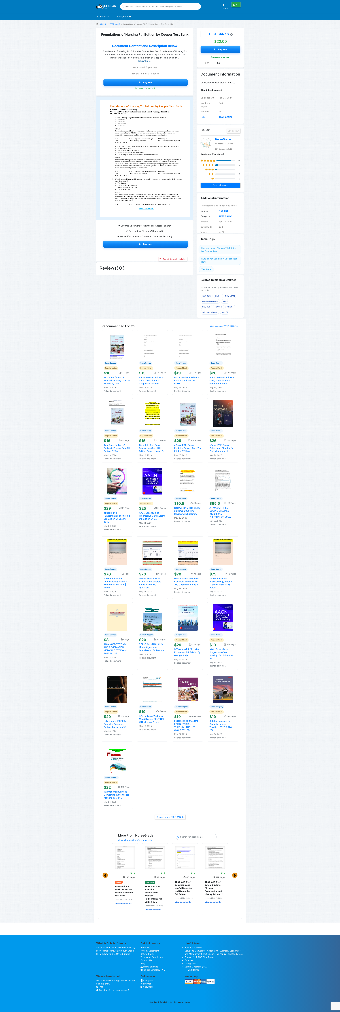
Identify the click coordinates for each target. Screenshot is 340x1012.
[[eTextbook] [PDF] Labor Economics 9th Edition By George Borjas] (188, 617)
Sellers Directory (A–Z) (154, 970)
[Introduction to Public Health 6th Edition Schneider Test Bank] (125, 857)
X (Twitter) (148, 987)
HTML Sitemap (150, 966)
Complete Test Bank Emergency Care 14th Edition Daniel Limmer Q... (152, 448)
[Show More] (144, 61)
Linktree (147, 983)
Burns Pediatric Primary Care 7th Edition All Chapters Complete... (151, 380)
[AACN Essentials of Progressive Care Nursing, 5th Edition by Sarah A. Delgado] (223, 617)
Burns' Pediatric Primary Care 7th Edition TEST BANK (186, 380)
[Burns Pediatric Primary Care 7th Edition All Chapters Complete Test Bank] (152, 345)
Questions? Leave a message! (113, 990)
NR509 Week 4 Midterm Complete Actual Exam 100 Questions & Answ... (187, 581)
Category (205, 216)
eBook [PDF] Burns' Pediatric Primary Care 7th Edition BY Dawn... (187, 448)
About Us (145, 947)
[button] (105, 875)
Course (204, 211)
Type (203, 117)
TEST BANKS (115, 24)
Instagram (148, 980)
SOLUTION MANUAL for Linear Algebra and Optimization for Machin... (152, 647)
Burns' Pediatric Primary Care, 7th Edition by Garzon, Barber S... (221, 380)
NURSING (103, 24)
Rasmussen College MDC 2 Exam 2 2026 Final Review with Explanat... (187, 510)
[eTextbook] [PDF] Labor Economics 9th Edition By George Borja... (187, 652)
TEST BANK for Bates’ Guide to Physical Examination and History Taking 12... (215, 888)
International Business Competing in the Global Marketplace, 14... (116, 794)
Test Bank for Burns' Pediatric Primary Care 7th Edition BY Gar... (117, 448)
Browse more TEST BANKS (170, 817)
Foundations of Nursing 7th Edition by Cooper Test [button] (218, 250)
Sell (237, 5)
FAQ (100, 987)
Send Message (220, 185)
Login (225, 8)
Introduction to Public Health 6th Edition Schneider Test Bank (124, 891)
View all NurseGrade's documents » (136, 840)
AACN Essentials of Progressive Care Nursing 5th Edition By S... (152, 516)
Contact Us (146, 960)
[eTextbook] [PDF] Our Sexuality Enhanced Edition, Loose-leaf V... (115, 724)
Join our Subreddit (194, 947)
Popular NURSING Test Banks (199, 957)
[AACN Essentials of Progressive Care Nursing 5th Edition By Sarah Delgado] (152, 481)
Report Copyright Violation (174, 259)
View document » (123, 903)
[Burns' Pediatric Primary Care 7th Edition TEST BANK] (188, 345)
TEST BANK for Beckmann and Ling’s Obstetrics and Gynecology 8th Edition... (183, 888)
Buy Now (147, 82)
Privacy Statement (150, 950)
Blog (143, 963)
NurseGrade (223, 139)
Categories (123, 16)
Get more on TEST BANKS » (224, 326)
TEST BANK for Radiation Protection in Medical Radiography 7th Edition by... (153, 894)
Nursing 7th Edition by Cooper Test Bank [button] (219, 260)
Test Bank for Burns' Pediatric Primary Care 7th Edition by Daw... (117, 380)
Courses (102, 16)
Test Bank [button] (206, 269)
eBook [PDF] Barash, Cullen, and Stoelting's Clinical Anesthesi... (221, 448)
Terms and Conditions (152, 957)
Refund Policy (147, 954)
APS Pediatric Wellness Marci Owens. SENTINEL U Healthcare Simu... (151, 719)
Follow (235, 130)
